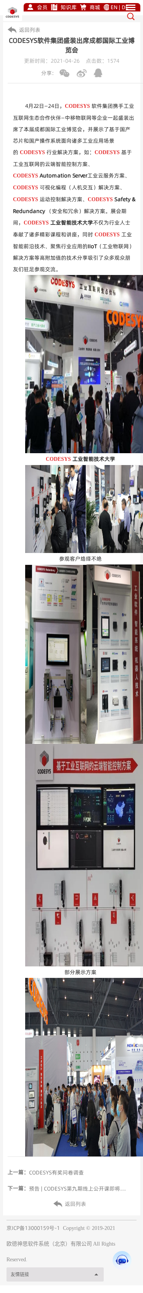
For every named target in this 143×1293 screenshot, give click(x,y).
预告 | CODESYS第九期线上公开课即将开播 (79, 1188)
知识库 (69, 7)
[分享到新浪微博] (82, 73)
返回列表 (29, 30)
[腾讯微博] (98, 72)
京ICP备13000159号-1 (33, 1228)
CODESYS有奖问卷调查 (56, 1172)
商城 (95, 7)
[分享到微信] (64, 73)
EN (114, 7)
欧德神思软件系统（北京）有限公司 (49, 1244)
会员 (42, 7)
